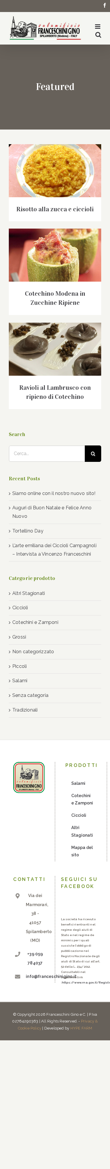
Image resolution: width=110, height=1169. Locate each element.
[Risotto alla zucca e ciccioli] (55, 170)
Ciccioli (20, 607)
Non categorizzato (33, 651)
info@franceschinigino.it (35, 976)
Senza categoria (30, 695)
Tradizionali (25, 710)
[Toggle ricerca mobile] (98, 35)
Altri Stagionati (28, 593)
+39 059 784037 (35, 958)
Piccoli (19, 666)
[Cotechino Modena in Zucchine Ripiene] (55, 255)
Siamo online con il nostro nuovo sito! (54, 493)
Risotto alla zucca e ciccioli (55, 209)
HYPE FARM (81, 1028)
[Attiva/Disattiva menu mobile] (98, 26)
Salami (19, 680)
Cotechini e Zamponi (35, 622)
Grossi (19, 637)
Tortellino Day (27, 531)
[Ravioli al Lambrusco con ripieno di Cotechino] (55, 349)
